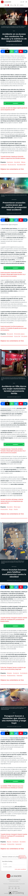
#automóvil (18, 844)
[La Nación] (6, 2)
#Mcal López (17, 507)
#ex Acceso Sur (12, 164)
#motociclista (4, 509)
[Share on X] (7, 51)
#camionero (10, 162)
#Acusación (10, 334)
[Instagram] (16, 888)
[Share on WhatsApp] (12, 51)
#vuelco (16, 509)
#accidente (17, 162)
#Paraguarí (3, 844)
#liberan (23, 162)
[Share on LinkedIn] (25, 51)
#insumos (3, 675)
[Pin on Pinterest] (20, 51)
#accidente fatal (21, 164)
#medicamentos (11, 675)
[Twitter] (13, 888)
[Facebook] (9, 888)
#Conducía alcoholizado (7, 336)
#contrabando (23, 673)
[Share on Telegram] (16, 51)
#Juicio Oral (17, 336)
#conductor (4, 164)
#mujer (11, 509)
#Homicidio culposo (19, 334)
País (14, 383)
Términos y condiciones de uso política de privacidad (14, 883)
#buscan (9, 841)
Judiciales (14, 199)
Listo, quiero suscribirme (20, 869)
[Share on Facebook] (3, 51)
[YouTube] (19, 888)
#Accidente (24, 336)
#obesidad (19, 675)
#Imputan (9, 673)
